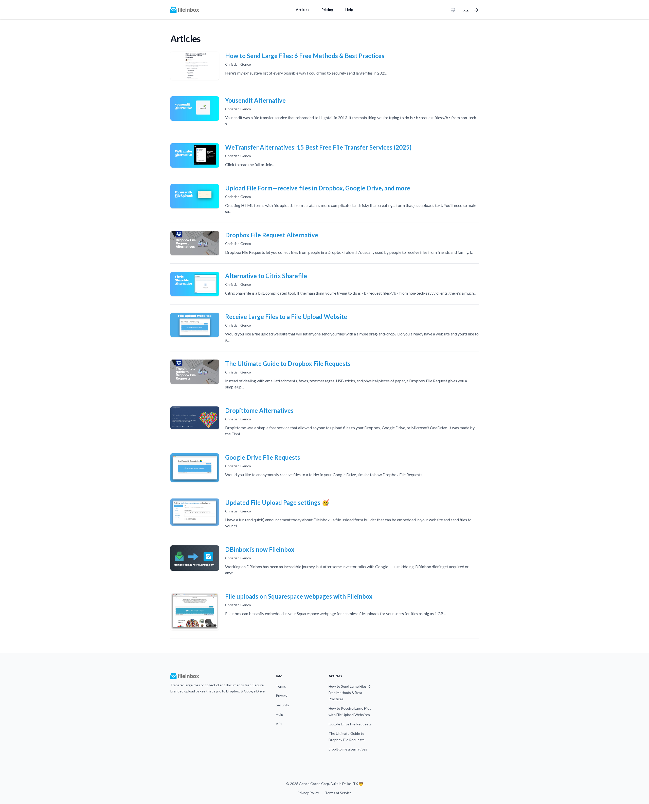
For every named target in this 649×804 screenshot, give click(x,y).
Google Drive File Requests (262, 457)
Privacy (281, 695)
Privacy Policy (308, 793)
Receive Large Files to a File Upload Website (286, 316)
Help (349, 9)
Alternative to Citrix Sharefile (266, 275)
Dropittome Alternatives (259, 410)
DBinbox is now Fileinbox (259, 549)
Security (282, 705)
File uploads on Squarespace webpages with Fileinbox (298, 596)
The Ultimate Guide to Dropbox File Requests (288, 363)
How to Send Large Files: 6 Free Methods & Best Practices (304, 55)
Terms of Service (338, 793)
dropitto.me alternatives (348, 749)
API (279, 724)
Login (467, 10)
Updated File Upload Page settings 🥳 (277, 502)
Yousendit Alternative (255, 100)
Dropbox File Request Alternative (271, 235)
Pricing (327, 9)
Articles (302, 9)
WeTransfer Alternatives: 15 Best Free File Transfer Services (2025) (318, 147)
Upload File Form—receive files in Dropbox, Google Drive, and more (317, 188)
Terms (281, 686)
